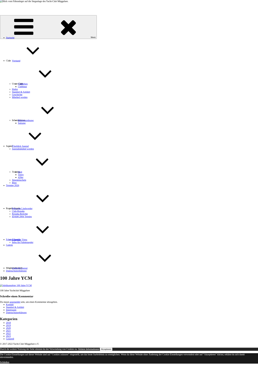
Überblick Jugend (20, 146)
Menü (93, 37)
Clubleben (23, 84)
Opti (20, 172)
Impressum (11, 310)
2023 (8, 336)
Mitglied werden (19, 97)
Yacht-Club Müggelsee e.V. (13, 6)
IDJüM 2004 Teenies (22, 216)
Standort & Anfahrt (21, 92)
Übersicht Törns (19, 239)
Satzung (22, 123)
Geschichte (17, 94)
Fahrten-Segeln (13, 239)
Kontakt (10, 304)
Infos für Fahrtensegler (22, 242)
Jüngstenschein (19, 180)
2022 (8, 333)
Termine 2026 (12, 185)
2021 (8, 330)
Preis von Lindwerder (22, 208)
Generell (10, 339)
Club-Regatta (18, 211)
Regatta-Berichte (20, 214)
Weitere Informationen (88, 349)
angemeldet (15, 302)
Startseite (10, 37)
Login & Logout (19, 268)
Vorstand (16, 60)
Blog (14, 182)
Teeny (21, 174)
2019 (8, 325)
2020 (8, 328)
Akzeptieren (106, 349)
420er (20, 177)
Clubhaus (22, 86)
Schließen (4, 362)
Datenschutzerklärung (16, 271)
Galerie (9, 245)
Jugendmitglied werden (23, 149)
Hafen (15, 89)
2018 (8, 322)
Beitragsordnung (26, 120)
